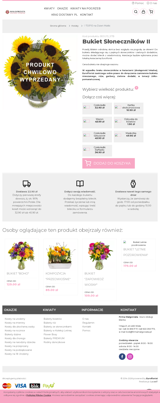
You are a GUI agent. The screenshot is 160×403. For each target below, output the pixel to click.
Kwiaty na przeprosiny (16, 346)
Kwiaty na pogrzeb (85, 8)
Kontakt (86, 14)
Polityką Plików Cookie (38, 395)
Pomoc (139, 3)
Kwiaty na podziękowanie (18, 350)
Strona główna (58, 25)
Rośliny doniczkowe (54, 342)
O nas (153, 3)
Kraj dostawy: (64, 14)
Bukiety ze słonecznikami (58, 326)
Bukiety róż (50, 322)
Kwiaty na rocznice (15, 330)
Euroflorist (152, 378)
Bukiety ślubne (13, 334)
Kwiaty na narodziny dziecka (20, 342)
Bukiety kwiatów (53, 318)
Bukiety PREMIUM (54, 338)
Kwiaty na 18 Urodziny (17, 354)
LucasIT (154, 381)
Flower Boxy (50, 334)
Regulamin (88, 322)
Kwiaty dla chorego (15, 338)
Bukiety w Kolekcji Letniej (58, 330)
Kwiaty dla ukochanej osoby (20, 326)
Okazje (62, 8)
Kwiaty (49, 8)
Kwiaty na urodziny (15, 318)
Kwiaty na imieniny (15, 322)
